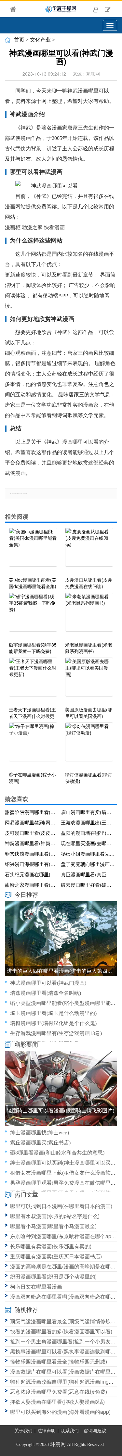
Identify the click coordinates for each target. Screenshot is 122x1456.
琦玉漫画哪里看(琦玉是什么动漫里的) (53, 1013)
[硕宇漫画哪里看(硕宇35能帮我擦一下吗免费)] (33, 615)
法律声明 (46, 1430)
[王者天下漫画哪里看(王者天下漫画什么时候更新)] (33, 680)
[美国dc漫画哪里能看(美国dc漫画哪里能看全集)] (33, 550)
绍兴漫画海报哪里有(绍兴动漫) (32, 863)
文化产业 (40, 40)
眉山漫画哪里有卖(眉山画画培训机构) (88, 811)
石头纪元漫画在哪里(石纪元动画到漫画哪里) (32, 874)
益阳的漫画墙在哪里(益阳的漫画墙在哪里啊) (88, 832)
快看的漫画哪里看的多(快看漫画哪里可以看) (61, 1331)
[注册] (108, 9)
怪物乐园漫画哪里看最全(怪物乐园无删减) (58, 1361)
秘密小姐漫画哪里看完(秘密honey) (88, 853)
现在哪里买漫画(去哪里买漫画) (88, 843)
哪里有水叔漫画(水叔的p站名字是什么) (55, 1216)
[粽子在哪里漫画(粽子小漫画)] (33, 745)
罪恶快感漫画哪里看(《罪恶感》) (32, 853)
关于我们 (23, 1430)
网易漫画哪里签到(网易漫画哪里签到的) (32, 822)
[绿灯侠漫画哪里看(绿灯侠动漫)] (89, 745)
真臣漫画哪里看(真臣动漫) (88, 874)
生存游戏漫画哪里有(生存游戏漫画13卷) (56, 1033)
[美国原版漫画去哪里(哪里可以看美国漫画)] (89, 680)
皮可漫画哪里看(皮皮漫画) (32, 832)
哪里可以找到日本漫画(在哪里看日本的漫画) (61, 1206)
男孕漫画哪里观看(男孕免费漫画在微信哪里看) (63, 1183)
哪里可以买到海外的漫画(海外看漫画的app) (60, 1411)
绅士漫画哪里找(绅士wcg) (39, 1132)
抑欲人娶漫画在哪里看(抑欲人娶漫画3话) (57, 1401)
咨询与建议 (95, 1430)
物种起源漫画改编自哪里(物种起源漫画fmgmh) (63, 1381)
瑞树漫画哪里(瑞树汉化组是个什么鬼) (53, 1023)
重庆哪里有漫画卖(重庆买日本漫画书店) (56, 1256)
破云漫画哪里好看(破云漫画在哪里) (88, 884)
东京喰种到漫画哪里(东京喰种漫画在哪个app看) (65, 1236)
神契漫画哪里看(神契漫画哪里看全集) (32, 843)
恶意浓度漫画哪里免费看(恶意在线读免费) (58, 1391)
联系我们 (70, 1430)
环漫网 (58, 1444)
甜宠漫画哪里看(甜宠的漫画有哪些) (50, 1122)
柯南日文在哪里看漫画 (36, 1286)
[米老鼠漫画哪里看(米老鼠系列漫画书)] (89, 615)
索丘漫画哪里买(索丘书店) (40, 1142)
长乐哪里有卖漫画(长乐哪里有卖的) (50, 1246)
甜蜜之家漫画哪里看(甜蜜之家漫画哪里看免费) (32, 884)
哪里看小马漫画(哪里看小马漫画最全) (53, 1226)
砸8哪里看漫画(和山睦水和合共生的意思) (57, 1152)
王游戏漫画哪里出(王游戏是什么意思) (88, 822)
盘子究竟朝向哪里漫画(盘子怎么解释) (88, 863)
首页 (19, 40)
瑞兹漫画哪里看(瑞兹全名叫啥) (45, 993)
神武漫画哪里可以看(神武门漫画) (48, 983)
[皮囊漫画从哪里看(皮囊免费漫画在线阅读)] (89, 550)
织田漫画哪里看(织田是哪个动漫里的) (53, 1276)
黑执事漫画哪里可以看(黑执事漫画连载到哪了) (63, 1351)
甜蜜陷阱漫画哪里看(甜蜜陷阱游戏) (32, 811)
